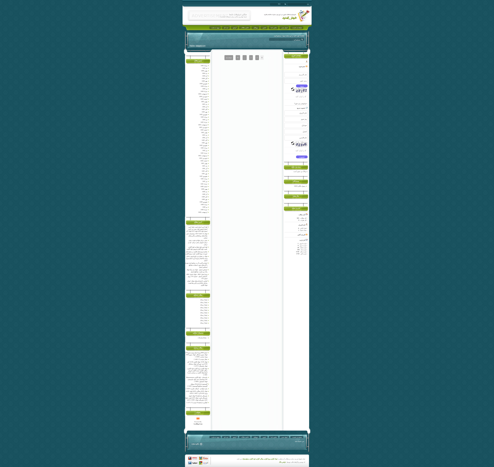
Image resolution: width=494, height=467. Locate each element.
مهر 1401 (204, 173)
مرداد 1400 (204, 204)
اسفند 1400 (203, 186)
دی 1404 (204, 73)
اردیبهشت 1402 (202, 155)
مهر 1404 (204, 81)
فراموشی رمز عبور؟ (300, 103)
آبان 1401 (204, 171)
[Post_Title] (203, 300)
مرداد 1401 (204, 179)
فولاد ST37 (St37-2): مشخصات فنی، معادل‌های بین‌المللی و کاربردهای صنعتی (196, 236)
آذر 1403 (204, 107)
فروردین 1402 (203, 158)
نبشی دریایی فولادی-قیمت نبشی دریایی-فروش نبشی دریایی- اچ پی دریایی (197, 242)
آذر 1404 (204, 76)
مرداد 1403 (204, 117)
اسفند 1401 (203, 161)
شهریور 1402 (203, 145)
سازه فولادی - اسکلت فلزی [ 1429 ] (196, 388)
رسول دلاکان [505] (299, 186)
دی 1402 (204, 135)
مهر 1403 (204, 112)
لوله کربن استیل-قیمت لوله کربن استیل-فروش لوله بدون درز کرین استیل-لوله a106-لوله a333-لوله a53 (196, 229)
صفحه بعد (229, 57)
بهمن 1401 (204, 163)
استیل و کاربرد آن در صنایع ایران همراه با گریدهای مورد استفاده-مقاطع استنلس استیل (196, 265)
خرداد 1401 (204, 184)
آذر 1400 (204, 194)
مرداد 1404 (204, 86)
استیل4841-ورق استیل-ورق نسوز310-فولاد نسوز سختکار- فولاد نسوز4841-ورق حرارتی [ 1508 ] (196, 355)
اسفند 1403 (203, 99)
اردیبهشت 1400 (202, 212)
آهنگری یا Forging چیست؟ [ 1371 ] (196, 402)
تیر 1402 (204, 150)
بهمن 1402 (204, 132)
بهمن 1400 (204, 189)
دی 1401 (204, 166)
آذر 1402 (204, 137)
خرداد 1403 (204, 122)
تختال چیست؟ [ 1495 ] (200, 359)
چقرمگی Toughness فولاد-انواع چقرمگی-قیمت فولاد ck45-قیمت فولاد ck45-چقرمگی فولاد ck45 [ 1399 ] (196, 398)
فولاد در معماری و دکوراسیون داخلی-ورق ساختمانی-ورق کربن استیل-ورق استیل (196, 258)
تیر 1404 (204, 89)
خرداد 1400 (204, 209)
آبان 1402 (204, 140)
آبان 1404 (204, 78)
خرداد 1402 (204, 153)
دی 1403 (204, 104)
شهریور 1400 (203, 202)
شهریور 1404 (203, 83)
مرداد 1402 (204, 148)
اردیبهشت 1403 (202, 125)
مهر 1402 (204, 143)
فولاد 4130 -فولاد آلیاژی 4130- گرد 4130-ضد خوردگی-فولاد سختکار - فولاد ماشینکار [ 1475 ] (197, 364)
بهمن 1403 (204, 101)
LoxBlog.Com (198, 424)
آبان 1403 (204, 109)
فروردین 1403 (203, 127)
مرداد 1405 (204, 65)
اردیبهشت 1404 (202, 94)
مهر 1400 (204, 199)
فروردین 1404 (203, 96)
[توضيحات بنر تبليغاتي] (219, 19)
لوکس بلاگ (282, 462)
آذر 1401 (204, 168)
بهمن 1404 (204, 71)
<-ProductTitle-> (202, 338)
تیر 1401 (204, 181)
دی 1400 (204, 191)
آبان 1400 (204, 197)
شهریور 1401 (203, 176)
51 (238, 57)
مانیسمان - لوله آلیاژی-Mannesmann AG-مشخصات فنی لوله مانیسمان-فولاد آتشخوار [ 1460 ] (196, 379)
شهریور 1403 (203, 114)
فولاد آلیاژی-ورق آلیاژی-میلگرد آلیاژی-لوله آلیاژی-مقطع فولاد (259, 459)
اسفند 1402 (203, 130)
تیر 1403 (204, 119)
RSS (279, 4)
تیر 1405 (204, 68)
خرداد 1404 (204, 91)
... (244, 57)
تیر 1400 (204, 207)
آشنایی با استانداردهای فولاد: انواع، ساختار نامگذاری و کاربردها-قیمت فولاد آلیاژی (197, 283)
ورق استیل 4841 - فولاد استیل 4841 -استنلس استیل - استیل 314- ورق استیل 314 (196, 276)
